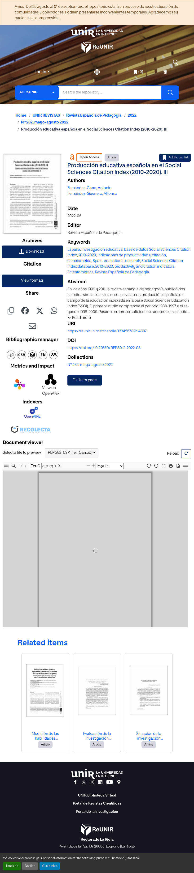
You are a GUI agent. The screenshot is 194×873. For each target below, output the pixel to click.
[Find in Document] (14, 466)
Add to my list (178, 157)
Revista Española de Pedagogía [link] (93, 116)
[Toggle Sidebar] (6, 466)
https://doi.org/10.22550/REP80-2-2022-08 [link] (104, 348)
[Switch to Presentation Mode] (163, 466)
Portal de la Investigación (97, 812)
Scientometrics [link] (80, 272)
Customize (49, 866)
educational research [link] (122, 261)
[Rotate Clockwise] (149, 466)
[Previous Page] (25, 466)
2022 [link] (132, 116)
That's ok (12, 866)
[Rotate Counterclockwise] (156, 466)
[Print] (171, 466)
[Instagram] (92, 782)
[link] (32, 252)
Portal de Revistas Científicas (97, 803)
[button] (175, 62)
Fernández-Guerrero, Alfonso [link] (92, 194)
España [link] (73, 250)
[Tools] (185, 466)
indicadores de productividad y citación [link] (131, 255)
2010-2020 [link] (87, 255)
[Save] (178, 466)
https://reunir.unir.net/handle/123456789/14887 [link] (107, 331)
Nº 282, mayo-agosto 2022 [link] (44, 122)
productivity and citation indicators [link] (144, 267)
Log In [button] (41, 72)
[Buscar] (170, 92)
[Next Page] (55, 466)
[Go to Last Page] (60, 466)
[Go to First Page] (21, 466)
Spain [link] (97, 261)
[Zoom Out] (88, 466)
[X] (83, 782)
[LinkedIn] (100, 782)
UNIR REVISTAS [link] (46, 116)
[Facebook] (75, 782)
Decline (30, 866)
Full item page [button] (85, 380)
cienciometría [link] (79, 261)
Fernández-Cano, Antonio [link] (89, 188)
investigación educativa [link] (102, 250)
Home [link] (21, 116)
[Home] (97, 32)
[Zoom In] (93, 466)
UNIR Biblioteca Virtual (97, 795)
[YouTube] (109, 782)
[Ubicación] (119, 782)
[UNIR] (97, 774)
